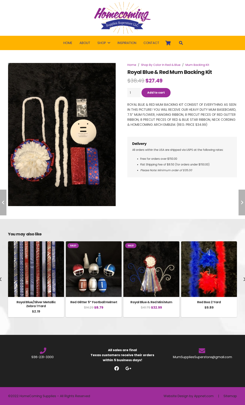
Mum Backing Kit (197, 65)
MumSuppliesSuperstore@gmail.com (202, 357)
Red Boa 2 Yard (209, 302)
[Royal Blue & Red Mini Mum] (151, 243)
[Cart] (168, 43)
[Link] (122, 18)
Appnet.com (204, 396)
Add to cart (156, 93)
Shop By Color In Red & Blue (160, 65)
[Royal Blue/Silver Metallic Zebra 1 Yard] (36, 243)
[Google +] (128, 368)
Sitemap (230, 396)
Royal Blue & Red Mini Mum (151, 302)
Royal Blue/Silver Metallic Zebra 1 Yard (36, 304)
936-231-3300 (43, 357)
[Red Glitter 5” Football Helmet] (94, 243)
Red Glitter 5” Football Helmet (93, 302)
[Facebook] (116, 368)
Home (131, 65)
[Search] (181, 42)
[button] (111, 69)
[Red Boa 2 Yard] (209, 243)
